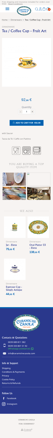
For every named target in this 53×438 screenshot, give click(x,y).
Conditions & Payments (13, 371)
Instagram (12, 403)
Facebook (11, 398)
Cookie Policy (8, 379)
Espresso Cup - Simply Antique (14, 288)
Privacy (5, 375)
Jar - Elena (11, 244)
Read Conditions (15, 4)
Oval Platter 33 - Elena (37, 246)
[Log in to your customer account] (40, 9)
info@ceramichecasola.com (21, 353)
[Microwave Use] (37, 150)
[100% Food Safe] (16, 150)
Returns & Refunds (11, 383)
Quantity (26, 107)
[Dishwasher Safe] (26, 150)
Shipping (6, 368)
